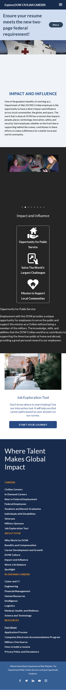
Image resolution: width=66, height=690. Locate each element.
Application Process (16, 632)
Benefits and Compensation (20, 545)
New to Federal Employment (21, 499)
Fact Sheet (11, 627)
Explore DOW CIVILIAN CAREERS (25, 5)
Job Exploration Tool (16, 528)
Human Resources (15, 596)
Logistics (10, 605)
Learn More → (56, 24)
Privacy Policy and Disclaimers (22, 651)
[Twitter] (26, 680)
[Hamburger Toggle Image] (60, 5)
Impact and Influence (16, 559)
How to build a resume (17, 646)
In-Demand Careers (16, 494)
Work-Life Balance (15, 564)
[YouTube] (39, 680)
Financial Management (17, 591)
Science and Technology (18, 615)
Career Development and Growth (24, 550)
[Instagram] (46, 680)
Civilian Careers (14, 489)
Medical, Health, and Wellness (22, 610)
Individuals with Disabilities (20, 513)
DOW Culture (12, 554)
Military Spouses (14, 523)
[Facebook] (20, 680)
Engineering (11, 586)
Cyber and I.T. (12, 581)
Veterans (10, 518)
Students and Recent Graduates (23, 508)
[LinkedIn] (33, 680)
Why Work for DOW (16, 540)
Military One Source (16, 641)
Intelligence (11, 600)
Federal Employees (15, 503)
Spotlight (10, 569)
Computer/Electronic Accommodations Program (32, 637)
